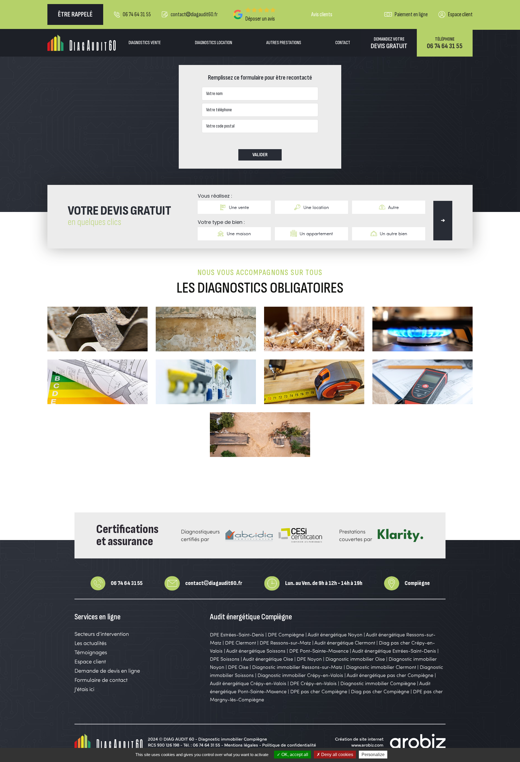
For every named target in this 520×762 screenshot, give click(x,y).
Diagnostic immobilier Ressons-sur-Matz (297, 667)
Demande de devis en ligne (107, 670)
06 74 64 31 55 (137, 14)
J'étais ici (84, 689)
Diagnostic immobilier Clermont (381, 667)
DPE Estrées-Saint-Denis (237, 634)
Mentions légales (241, 745)
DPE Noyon (309, 659)
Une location (316, 207)
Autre (393, 207)
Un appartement (316, 233)
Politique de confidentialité (289, 745)
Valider (260, 155)
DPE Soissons (224, 659)
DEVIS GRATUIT (389, 43)
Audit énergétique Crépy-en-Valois (249, 683)
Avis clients (321, 14)
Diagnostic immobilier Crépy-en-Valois (301, 675)
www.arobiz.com (367, 745)
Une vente (239, 207)
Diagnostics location (213, 42)
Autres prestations (283, 42)
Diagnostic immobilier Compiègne (378, 683)
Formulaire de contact (101, 679)
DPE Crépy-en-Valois (314, 683)
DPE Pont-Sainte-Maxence (319, 651)
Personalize (373, 754)
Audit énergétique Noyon (335, 634)
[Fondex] (81, 43)
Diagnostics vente (145, 42)
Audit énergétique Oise (268, 659)
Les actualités (90, 643)
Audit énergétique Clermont (344, 643)
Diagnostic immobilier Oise (355, 659)
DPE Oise (238, 667)
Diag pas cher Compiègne (380, 691)
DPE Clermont (240, 643)
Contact (342, 42)
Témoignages (90, 652)
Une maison (239, 233)
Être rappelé (75, 14)
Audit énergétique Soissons (255, 651)
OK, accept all (294, 754)
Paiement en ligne (411, 14)
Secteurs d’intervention (101, 633)
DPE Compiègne (286, 634)
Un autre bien (393, 233)
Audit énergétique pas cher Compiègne (390, 675)
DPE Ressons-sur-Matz (285, 643)
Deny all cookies (336, 754)
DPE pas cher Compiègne (318, 691)
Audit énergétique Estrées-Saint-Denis (394, 651)
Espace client (460, 14)
